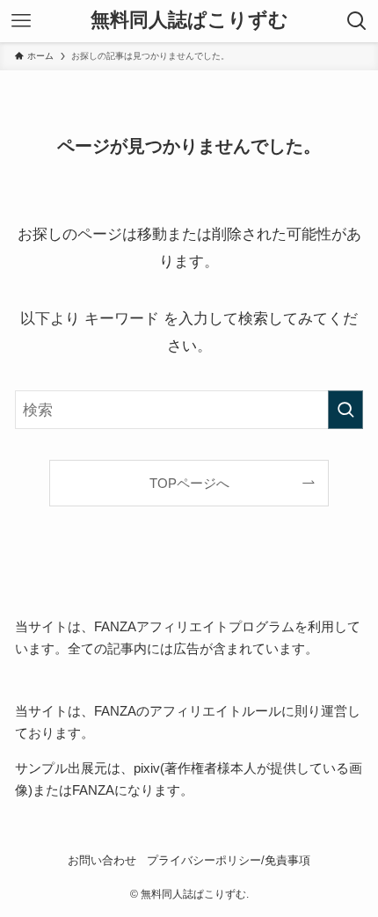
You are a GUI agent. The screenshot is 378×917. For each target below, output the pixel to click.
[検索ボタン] (357, 21)
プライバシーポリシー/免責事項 (228, 860)
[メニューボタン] (21, 21)
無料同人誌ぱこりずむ (189, 21)
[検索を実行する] (345, 409)
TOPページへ (189, 483)
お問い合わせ (102, 860)
